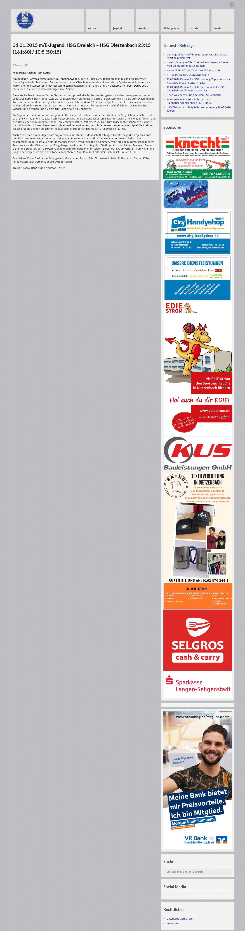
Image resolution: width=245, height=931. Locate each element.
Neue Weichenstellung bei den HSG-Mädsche (194, 95)
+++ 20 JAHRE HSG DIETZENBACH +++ (189, 74)
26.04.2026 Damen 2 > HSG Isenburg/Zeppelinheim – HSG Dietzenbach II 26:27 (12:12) (198, 80)
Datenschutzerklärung (180, 918)
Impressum (173, 923)
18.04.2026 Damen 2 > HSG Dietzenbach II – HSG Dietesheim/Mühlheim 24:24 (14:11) (196, 88)
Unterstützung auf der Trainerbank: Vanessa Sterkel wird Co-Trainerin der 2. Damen (198, 64)
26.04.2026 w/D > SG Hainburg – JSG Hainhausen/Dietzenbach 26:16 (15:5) (189, 101)
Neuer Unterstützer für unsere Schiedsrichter (194, 70)
